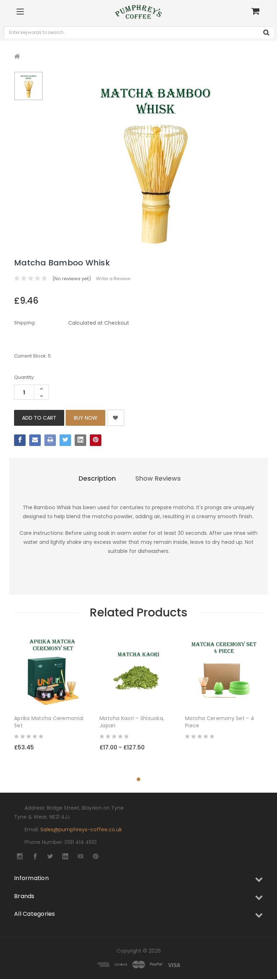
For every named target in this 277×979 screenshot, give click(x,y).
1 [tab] (138, 779)
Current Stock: (32, 355)
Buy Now (85, 417)
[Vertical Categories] (20, 12)
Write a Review (113, 278)
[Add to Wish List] (86, 697)
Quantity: (24, 377)
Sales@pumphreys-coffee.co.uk (81, 829)
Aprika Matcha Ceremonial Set (48, 722)
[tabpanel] (53, 700)
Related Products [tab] (139, 612)
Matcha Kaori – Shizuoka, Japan (132, 722)
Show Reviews (158, 478)
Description (97, 478)
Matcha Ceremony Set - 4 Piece (219, 722)
